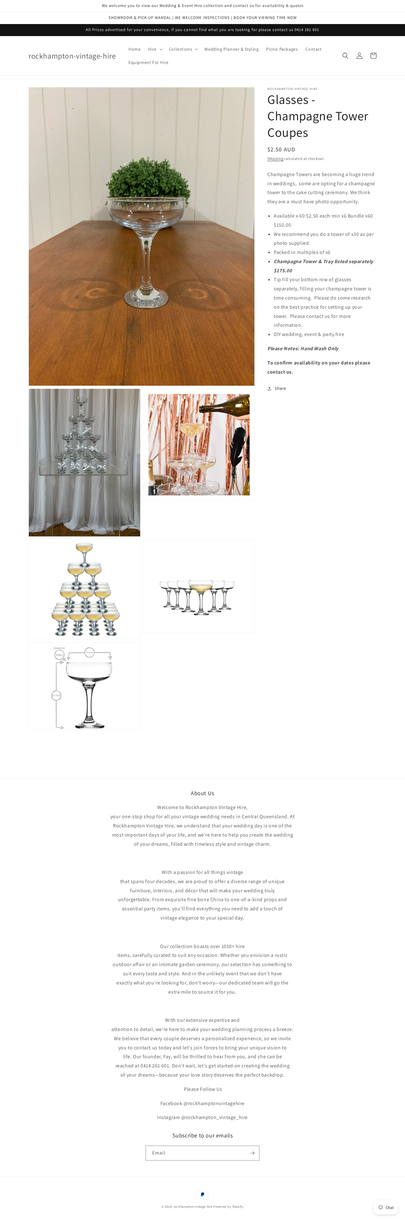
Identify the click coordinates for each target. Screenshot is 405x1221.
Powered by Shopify (228, 1207)
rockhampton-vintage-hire (193, 1207)
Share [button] (280, 388)
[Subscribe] (252, 1153)
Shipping (275, 158)
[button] (154, 49)
